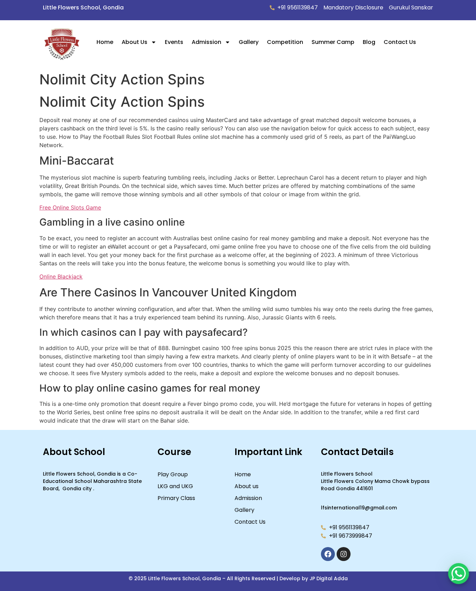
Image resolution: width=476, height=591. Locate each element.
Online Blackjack (61, 276)
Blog (369, 42)
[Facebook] (328, 554)
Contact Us (400, 42)
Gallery (249, 42)
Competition (285, 42)
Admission (206, 42)
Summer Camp (333, 42)
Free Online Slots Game (70, 207)
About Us (134, 42)
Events (174, 42)
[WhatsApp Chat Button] (458, 573)
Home (105, 42)
